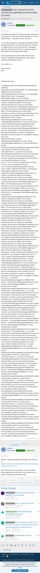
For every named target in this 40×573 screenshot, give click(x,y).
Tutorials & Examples (15, 516)
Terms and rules (14, 554)
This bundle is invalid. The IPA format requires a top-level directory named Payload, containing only (21, 524)
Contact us (4, 554)
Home (3, 556)
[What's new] (38, 2)
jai (6, 497)
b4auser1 (8, 529)
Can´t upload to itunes (25, 503)
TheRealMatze (9, 505)
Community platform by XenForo (17, 560)
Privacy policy (25, 554)
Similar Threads (26, 19)
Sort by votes (25, 444)
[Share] (35, 30)
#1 (38, 31)
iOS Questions (12, 497)
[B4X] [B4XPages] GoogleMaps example (18, 512)
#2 (38, 456)
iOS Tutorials (12, 537)
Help (31, 554)
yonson (6, 18)
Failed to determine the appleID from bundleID (20, 493)
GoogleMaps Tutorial (23, 535)
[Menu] (2, 2)
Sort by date (15, 444)
